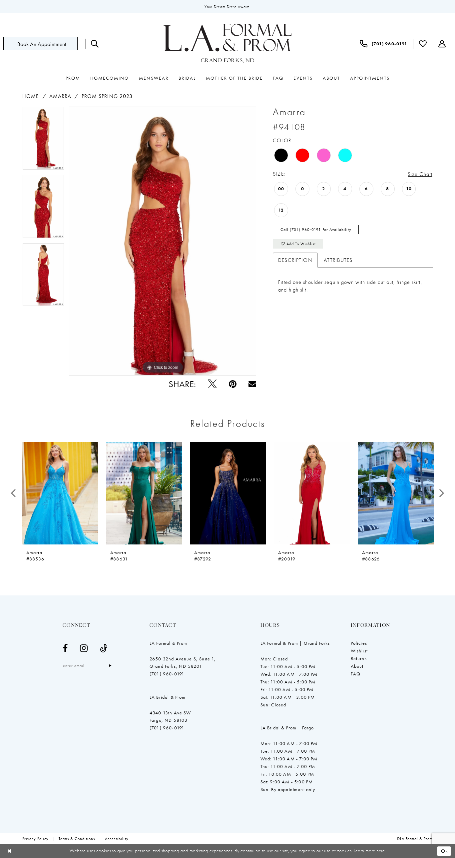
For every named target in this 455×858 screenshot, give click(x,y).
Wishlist (359, 651)
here (380, 850)
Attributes (338, 260)
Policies (359, 643)
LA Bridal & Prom (168, 697)
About (357, 666)
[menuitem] (44, 43)
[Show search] (95, 43)
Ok (444, 851)
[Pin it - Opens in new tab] (232, 384)
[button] (442, 44)
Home (30, 96)
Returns (359, 658)
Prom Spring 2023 (107, 96)
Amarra (60, 96)
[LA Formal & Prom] (227, 44)
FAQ (356, 674)
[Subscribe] (110, 665)
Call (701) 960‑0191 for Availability (315, 229)
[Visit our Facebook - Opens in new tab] (65, 648)
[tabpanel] (43, 141)
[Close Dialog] (10, 851)
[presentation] (60, 493)
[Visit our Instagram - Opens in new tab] (84, 648)
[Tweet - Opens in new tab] (212, 384)
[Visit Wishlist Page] (423, 43)
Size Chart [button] (420, 174)
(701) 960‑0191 (167, 674)
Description (295, 260)
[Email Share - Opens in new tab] (252, 384)
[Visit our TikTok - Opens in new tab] (104, 648)
